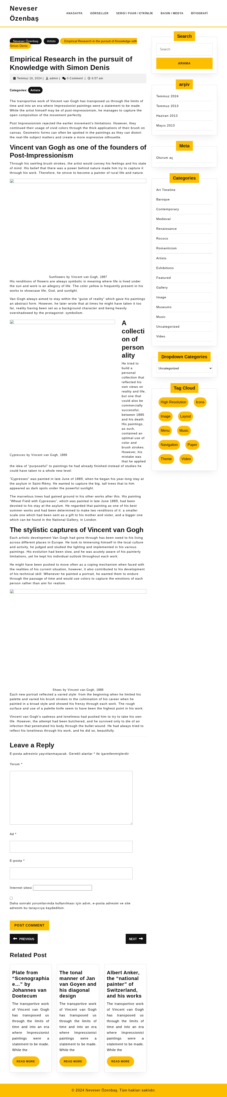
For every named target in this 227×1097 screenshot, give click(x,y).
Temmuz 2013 (167, 106)
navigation (169, 445)
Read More (28, 1063)
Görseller (99, 13)
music (184, 430)
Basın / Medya (172, 13)
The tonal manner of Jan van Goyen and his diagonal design (77, 984)
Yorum (16, 764)
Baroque (163, 199)
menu (165, 430)
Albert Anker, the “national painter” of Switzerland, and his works (124, 984)
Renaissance (166, 228)
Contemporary (167, 209)
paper (192, 445)
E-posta (17, 860)
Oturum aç (164, 157)
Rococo (162, 238)
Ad (13, 834)
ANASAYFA (74, 13)
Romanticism (166, 248)
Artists (51, 41)
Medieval (163, 219)
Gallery (162, 287)
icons (200, 402)
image (165, 416)
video (186, 459)
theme (166, 459)
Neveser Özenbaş (25, 41)
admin (54, 78)
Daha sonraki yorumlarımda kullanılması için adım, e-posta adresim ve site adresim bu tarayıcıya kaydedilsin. (70, 905)
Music (161, 317)
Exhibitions (165, 268)
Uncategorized (168, 326)
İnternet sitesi (21, 887)
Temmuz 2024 (167, 96)
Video (160, 336)
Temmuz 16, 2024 (29, 78)
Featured (163, 277)
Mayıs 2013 (165, 125)
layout (185, 416)
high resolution (173, 402)
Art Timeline (166, 190)
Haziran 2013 (167, 115)
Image (161, 297)
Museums (164, 307)
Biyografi (199, 13)
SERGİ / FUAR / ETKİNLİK (134, 13)
